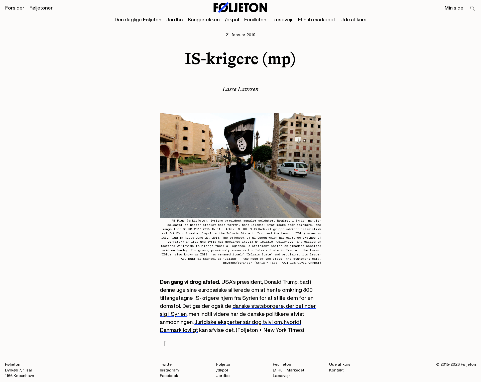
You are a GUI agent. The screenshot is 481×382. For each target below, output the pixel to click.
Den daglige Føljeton (137, 19)
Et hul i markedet (316, 19)
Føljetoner (41, 8)
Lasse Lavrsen (240, 88)
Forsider (14, 8)
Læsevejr (282, 19)
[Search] (472, 8)
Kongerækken (204, 19)
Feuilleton (255, 19)
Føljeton (223, 364)
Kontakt (336, 370)
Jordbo (174, 19)
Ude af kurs (353, 19)
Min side (453, 8)
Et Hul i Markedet (288, 370)
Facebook (169, 375)
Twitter (166, 364)
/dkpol (232, 19)
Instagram (169, 370)
